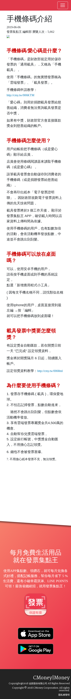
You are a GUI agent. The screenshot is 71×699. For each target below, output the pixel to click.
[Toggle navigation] (62, 5)
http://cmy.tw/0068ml (50, 371)
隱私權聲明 (64, 695)
